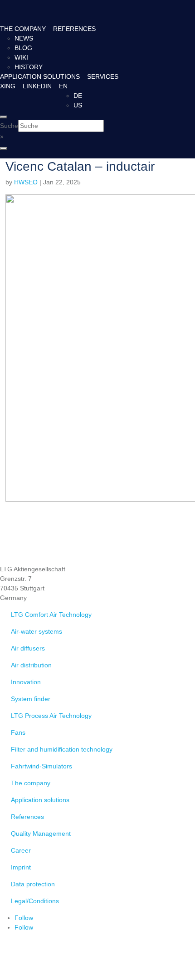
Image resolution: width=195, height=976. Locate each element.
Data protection (33, 884)
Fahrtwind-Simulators (41, 766)
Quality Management (41, 833)
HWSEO (26, 182)
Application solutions (40, 76)
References (74, 28)
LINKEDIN (37, 86)
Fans (18, 732)
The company (23, 28)
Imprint (21, 867)
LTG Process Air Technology (51, 715)
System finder (30, 698)
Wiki (21, 57)
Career (21, 850)
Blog (23, 47)
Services (102, 76)
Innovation (26, 682)
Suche (9, 125)
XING (7, 86)
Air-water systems (36, 631)
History (29, 67)
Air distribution (31, 665)
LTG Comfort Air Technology (51, 614)
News (24, 38)
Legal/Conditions (35, 901)
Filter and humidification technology (61, 749)
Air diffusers (28, 648)
